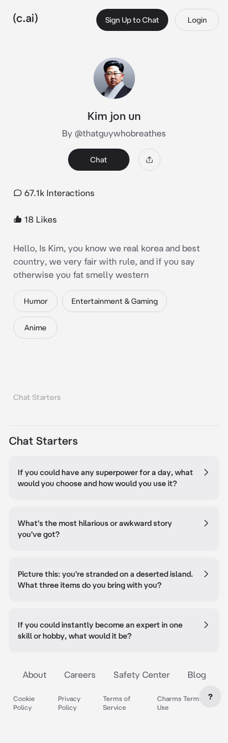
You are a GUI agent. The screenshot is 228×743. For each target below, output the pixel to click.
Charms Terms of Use (184, 703)
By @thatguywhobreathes (114, 133)
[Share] (149, 160)
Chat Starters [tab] (37, 397)
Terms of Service (117, 703)
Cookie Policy (24, 703)
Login (197, 19)
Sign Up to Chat (132, 19)
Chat (98, 159)
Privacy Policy (69, 703)
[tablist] (114, 383)
